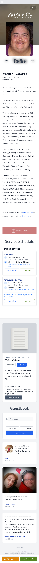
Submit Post (19, 433)
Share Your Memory (13, 397)
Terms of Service (25, 554)
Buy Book (22, 365)
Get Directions (11, 270)
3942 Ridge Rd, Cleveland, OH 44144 (21, 290)
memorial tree (27, 212)
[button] (19, 480)
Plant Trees (27, 270)
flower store (26, 215)
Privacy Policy (14, 554)
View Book (10, 365)
